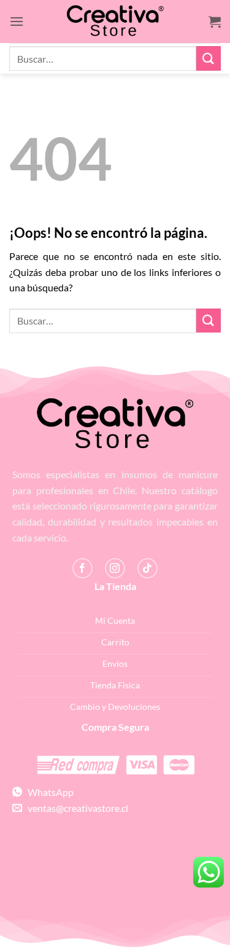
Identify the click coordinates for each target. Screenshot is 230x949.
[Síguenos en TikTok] (147, 568)
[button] (16, 21)
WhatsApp (48, 792)
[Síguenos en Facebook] (82, 568)
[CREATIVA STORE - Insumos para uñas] (115, 22)
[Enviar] (208, 58)
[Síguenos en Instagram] (115, 568)
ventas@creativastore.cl (75, 808)
